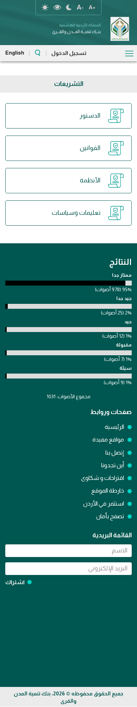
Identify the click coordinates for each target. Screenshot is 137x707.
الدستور (90, 115)
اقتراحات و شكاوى (102, 478)
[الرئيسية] (120, 29)
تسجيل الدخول (68, 53)
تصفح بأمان (110, 516)
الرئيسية (114, 427)
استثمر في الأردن (103, 503)
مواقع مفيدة (108, 439)
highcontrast (57, 7)
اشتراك (15, 582)
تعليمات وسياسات (76, 212)
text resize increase (92, 7)
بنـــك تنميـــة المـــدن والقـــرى (76, 31)
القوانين (90, 147)
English (14, 53)
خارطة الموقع (107, 490)
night (69, 7)
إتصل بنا (114, 452)
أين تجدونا (112, 465)
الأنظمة (90, 180)
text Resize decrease (80, 7)
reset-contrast (45, 7)
